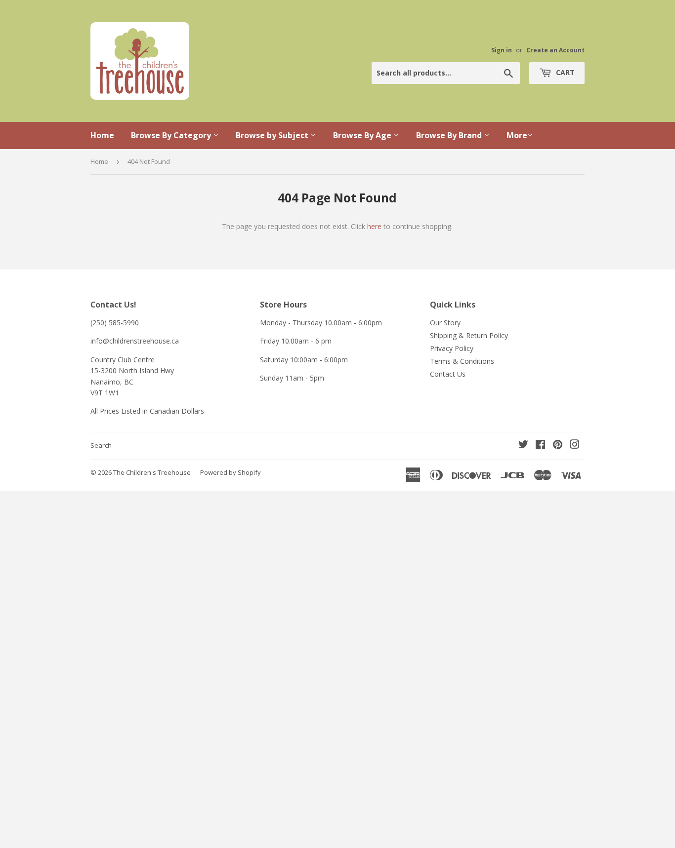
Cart (564, 72)
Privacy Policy (451, 348)
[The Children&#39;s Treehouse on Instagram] (575, 445)
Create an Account (555, 50)
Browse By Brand (450, 135)
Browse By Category (172, 135)
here (374, 226)
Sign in (501, 50)
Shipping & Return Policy (469, 335)
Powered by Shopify (230, 472)
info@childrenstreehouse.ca (134, 341)
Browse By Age (363, 135)
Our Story (445, 322)
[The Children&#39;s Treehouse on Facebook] (540, 445)
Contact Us (447, 374)
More (516, 135)
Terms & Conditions (462, 361)
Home (102, 135)
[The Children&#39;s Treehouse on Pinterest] (557, 445)
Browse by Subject (273, 135)
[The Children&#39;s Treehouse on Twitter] (523, 445)
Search (101, 445)
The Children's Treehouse (152, 472)
